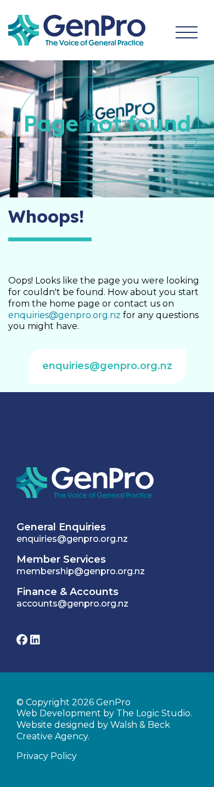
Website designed (55, 725)
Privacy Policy (46, 756)
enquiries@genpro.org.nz (64, 315)
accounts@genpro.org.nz (72, 603)
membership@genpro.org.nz (80, 571)
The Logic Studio (153, 713)
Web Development (58, 713)
